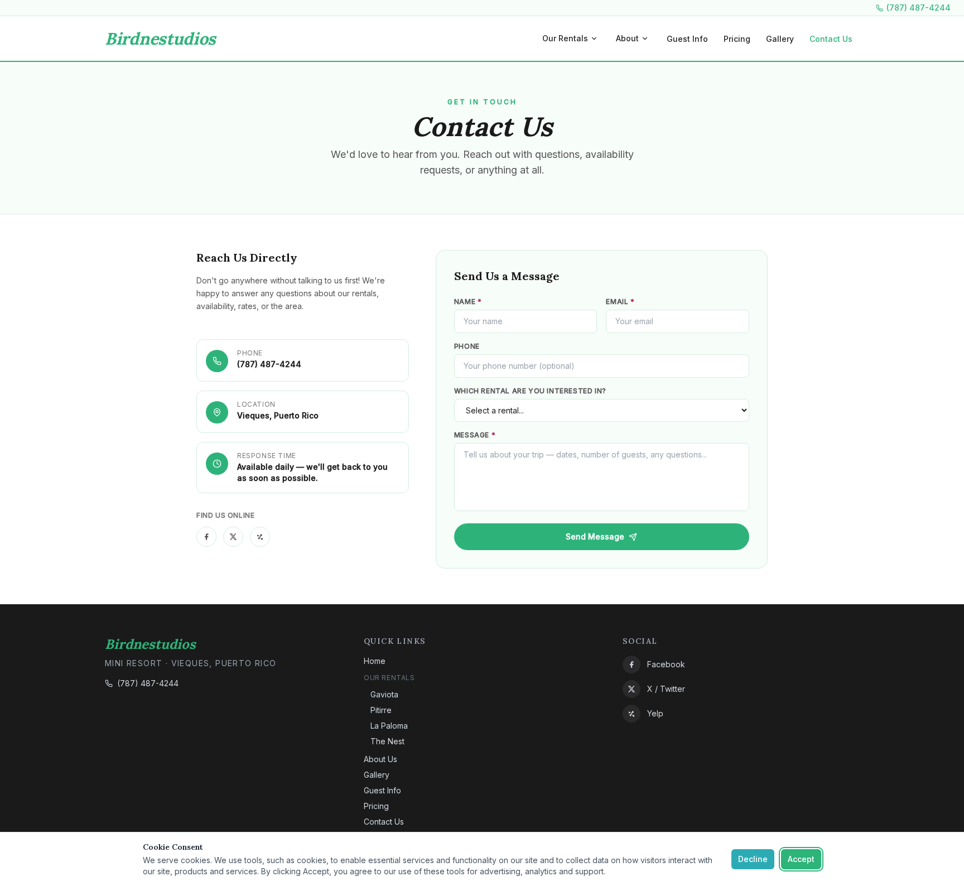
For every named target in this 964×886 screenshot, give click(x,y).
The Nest (387, 741)
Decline (753, 859)
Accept (801, 859)
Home (374, 661)
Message (474, 435)
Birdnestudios (160, 38)
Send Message (595, 536)
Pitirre (381, 710)
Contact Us (830, 39)
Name (468, 301)
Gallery (780, 39)
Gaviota (384, 694)
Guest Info (687, 39)
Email (620, 301)
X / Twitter (666, 689)
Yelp (655, 713)
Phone (467, 346)
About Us (380, 759)
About (637, 41)
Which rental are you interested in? (530, 391)
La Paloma (389, 725)
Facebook (666, 664)
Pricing (737, 39)
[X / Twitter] (233, 537)
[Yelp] (260, 537)
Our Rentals (574, 41)
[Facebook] (206, 537)
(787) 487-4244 (918, 7)
